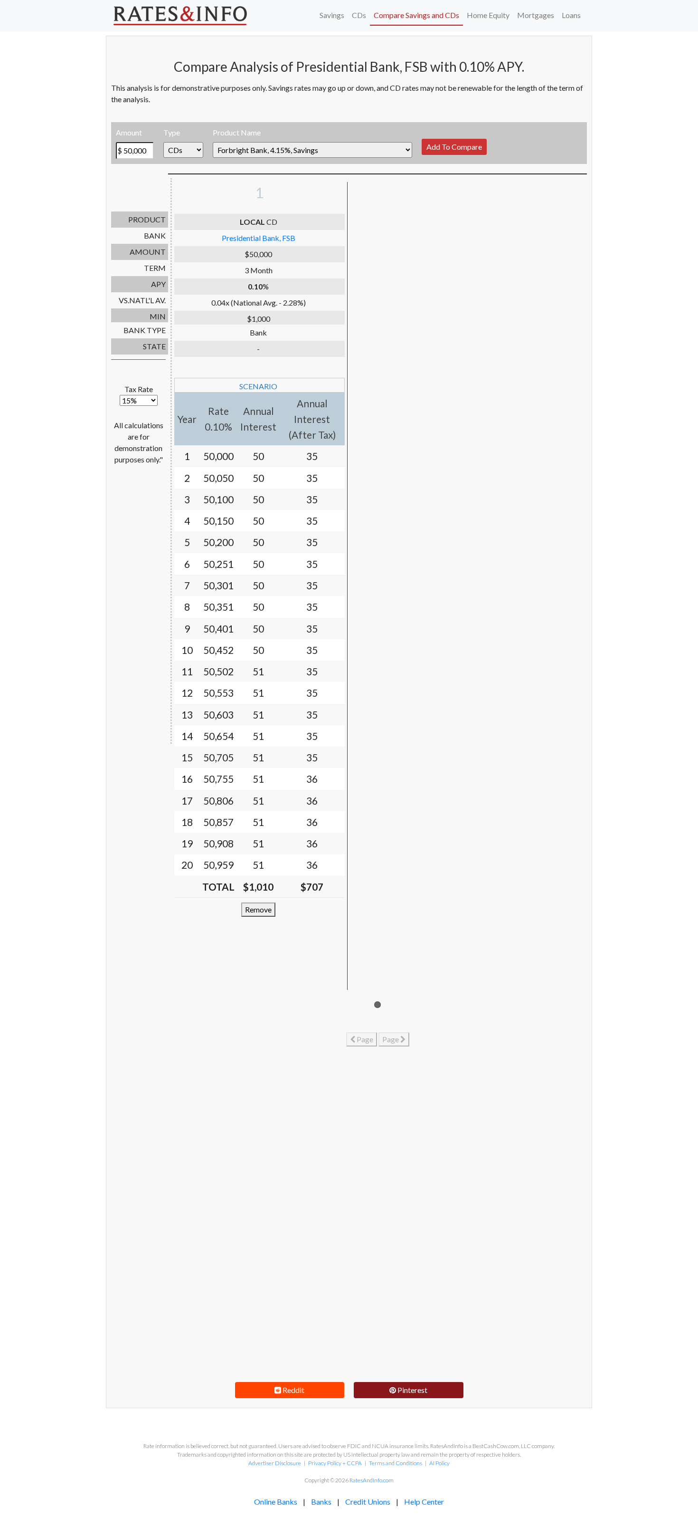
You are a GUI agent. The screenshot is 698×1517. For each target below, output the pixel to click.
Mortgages (535, 14)
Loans (571, 14)
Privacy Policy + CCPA (335, 1463)
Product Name (237, 132)
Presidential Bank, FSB (258, 237)
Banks (321, 1501)
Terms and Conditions (395, 1463)
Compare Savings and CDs (416, 14)
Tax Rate (138, 389)
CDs (359, 14)
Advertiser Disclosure (274, 1463)
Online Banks (275, 1501)
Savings (332, 14)
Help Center (424, 1501)
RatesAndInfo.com (371, 1480)
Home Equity (488, 14)
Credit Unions (367, 1501)
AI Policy (439, 1463)
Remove (258, 909)
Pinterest (411, 1389)
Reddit (292, 1389)
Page (364, 1039)
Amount (129, 132)
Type (171, 132)
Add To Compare (454, 146)
